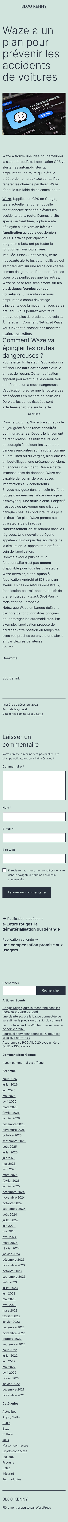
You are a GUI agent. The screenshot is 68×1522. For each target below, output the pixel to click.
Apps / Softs (35, 713)
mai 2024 (9, 1231)
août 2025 (9, 1146)
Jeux (5, 1440)
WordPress (43, 1507)
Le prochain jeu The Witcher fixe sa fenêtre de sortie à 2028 (32, 1027)
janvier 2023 (11, 1321)
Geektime (9, 658)
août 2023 (9, 1282)
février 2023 (11, 1316)
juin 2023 (8, 1293)
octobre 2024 (12, 1203)
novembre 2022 (13, 1333)
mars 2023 (9, 1310)
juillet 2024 (10, 1220)
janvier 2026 (11, 1118)
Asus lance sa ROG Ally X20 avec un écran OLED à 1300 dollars (31, 1044)
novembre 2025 (13, 1129)
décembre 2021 (13, 1389)
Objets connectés (14, 1451)
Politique (8, 1456)
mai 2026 (9, 1096)
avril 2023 (9, 1305)
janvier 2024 (11, 1254)
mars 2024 (10, 1242)
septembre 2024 (14, 1208)
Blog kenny (34, 6)
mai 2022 (9, 1367)
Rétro (6, 1468)
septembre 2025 (14, 1141)
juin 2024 (9, 1225)
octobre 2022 (12, 1338)
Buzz (5, 1428)
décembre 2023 (13, 1259)
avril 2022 (9, 1372)
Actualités (9, 1411)
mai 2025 (9, 1163)
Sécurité (8, 1473)
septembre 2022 (14, 1344)
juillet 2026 (10, 1084)
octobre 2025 (12, 1135)
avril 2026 (9, 1101)
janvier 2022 (11, 1384)
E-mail (8, 828)
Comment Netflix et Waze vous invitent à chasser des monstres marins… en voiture (32, 328)
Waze (6, 199)
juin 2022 (8, 1361)
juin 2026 (8, 1090)
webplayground (17, 709)
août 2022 (9, 1350)
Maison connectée (15, 1445)
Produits (8, 1462)
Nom (6, 807)
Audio (6, 1423)
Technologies (11, 1479)
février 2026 (11, 1112)
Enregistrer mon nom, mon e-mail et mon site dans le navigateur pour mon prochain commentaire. (36, 875)
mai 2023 (9, 1299)
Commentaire (13, 766)
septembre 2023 (14, 1276)
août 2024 (9, 1214)
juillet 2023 (10, 1288)
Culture (7, 1434)
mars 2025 (9, 1175)
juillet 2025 (10, 1152)
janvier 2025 (11, 1186)
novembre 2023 (13, 1265)
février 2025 (11, 1180)
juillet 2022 (10, 1355)
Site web (8, 849)
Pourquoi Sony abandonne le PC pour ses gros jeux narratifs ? (31, 1035)
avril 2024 (9, 1237)
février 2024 (11, 1248)
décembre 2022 (13, 1327)
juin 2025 (8, 1158)
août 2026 (9, 1079)
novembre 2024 (13, 1197)
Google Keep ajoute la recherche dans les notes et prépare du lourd (31, 1009)
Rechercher (10, 983)
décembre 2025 (13, 1124)
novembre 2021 (13, 1395)
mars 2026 (9, 1107)
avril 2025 (9, 1169)
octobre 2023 (12, 1271)
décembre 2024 (13, 1192)
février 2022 (11, 1378)
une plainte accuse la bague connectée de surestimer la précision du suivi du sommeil (32, 1018)
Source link (11, 678)
